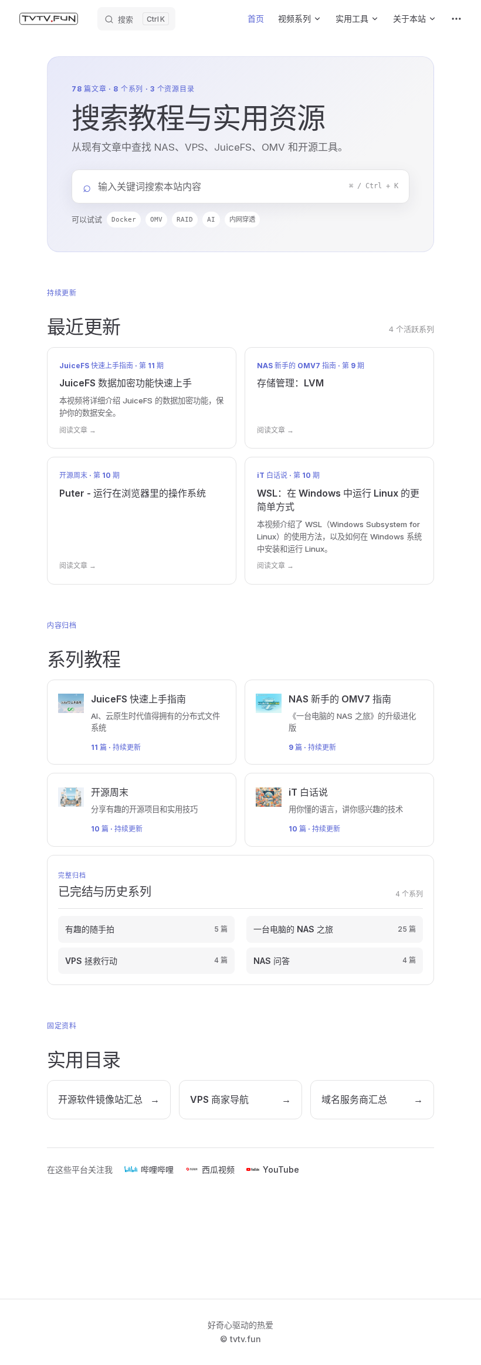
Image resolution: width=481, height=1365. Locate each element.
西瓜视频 (218, 1169)
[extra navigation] (456, 19)
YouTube (281, 1169)
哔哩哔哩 (157, 1169)
